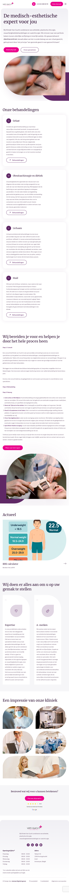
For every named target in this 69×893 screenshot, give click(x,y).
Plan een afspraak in (34, 798)
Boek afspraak (56, 4)
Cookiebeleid (44, 881)
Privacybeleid (33, 881)
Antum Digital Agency (19, 881)
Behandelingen (18, 160)
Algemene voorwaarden (59, 881)
